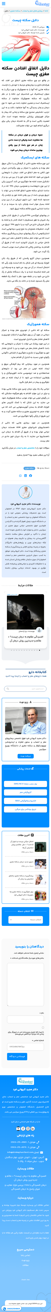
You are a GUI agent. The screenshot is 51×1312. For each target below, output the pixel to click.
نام (42, 1013)
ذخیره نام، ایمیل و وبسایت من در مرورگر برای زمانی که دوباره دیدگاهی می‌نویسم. (26, 1033)
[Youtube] (18, 1129)
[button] (30, 475)
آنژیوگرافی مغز (25, 792)
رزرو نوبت (25, 1260)
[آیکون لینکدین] (33, 1129)
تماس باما (25, 1255)
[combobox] (25, 689)
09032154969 (13, 1308)
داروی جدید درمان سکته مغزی (21, 862)
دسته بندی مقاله (27, 852)
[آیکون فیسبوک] (23, 1129)
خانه (46, 11)
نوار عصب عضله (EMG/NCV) (25, 784)
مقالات (25, 1265)
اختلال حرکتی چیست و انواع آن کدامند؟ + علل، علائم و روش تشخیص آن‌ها (21, 844)
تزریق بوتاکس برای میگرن (25, 809)
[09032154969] (4, 1309)
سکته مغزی (15, 11)
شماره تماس (38, 1040)
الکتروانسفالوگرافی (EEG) (25, 800)
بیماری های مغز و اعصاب (32, 11)
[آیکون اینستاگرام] (28, 1129)
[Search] (7, 689)
